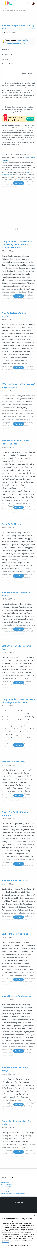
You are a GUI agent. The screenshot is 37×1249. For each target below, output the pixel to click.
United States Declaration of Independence (13, 1193)
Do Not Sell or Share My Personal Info (18, 1245)
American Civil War (6, 1189)
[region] (18, 1231)
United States (5, 1182)
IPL (3, 8)
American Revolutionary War (9, 1184)
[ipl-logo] (8, 4)
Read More (18, 296)
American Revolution (6, 1187)
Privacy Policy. (6, 1242)
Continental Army (5, 1191)
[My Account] (34, 3)
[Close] (35, 1215)
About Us (18, 1206)
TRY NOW (30, 119)
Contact (18, 1209)
